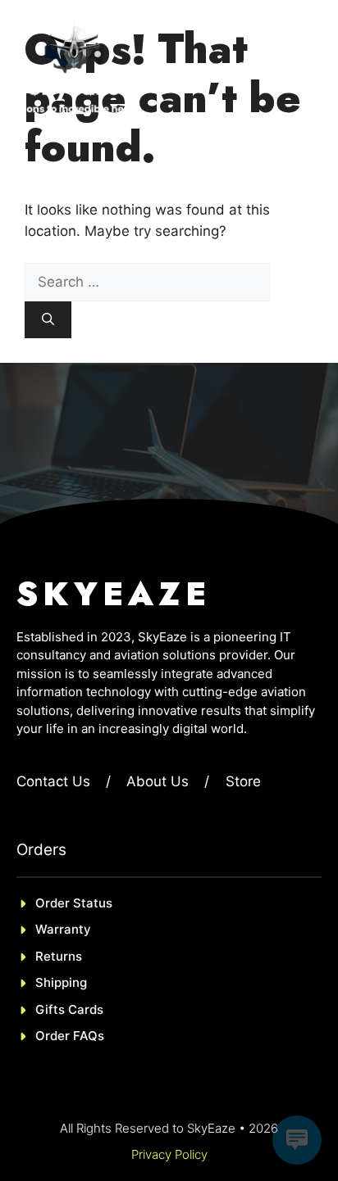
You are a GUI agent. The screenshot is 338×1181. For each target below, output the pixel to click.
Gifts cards (69, 1009)
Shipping (61, 982)
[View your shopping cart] (245, 65)
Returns (58, 956)
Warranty (63, 929)
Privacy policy (169, 1154)
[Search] (48, 319)
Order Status (73, 903)
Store (243, 781)
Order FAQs (69, 1035)
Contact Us (53, 781)
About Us (157, 781)
